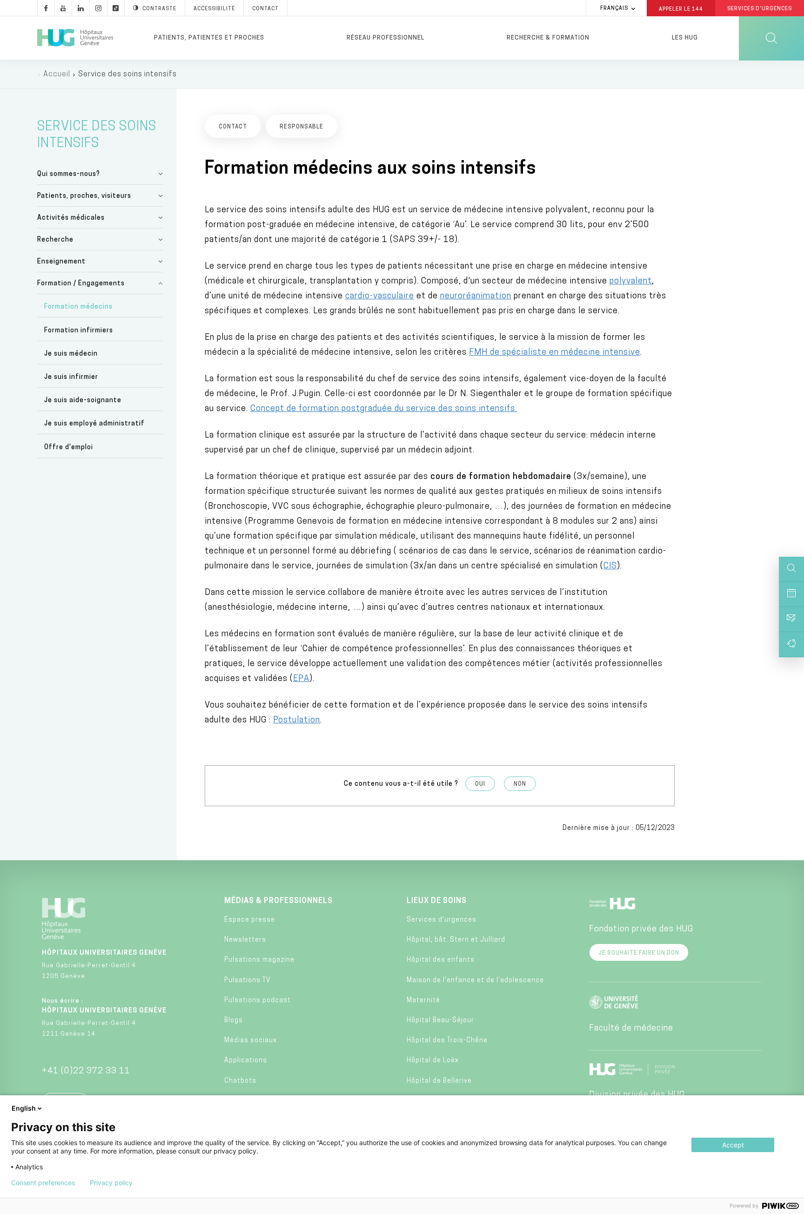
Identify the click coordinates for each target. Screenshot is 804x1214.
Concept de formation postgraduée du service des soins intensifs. (383, 409)
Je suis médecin (71, 354)
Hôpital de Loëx (433, 1060)
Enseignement (61, 261)
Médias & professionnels (278, 901)
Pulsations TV (247, 980)
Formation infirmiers (78, 330)
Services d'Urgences (759, 9)
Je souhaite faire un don (638, 953)
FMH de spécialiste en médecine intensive (554, 353)
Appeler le (681, 9)
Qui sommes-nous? (68, 174)
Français (614, 8)
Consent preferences (43, 1183)
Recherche (55, 239)
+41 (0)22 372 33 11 (86, 1071)
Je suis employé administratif (94, 423)
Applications (245, 1060)
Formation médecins (78, 307)
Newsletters (245, 940)
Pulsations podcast (257, 1000)
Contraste (159, 9)
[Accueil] (75, 38)
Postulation (296, 720)
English (24, 1108)
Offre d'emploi (68, 447)
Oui (480, 784)
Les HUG (685, 38)
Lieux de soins (437, 901)
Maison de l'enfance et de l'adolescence (475, 980)
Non (520, 784)
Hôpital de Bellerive (439, 1081)
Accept (733, 1145)
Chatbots (240, 1081)
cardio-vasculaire (379, 296)
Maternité (423, 1000)
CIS (610, 566)
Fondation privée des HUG (641, 929)
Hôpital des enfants (441, 960)
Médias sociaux (250, 1040)
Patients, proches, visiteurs (84, 196)
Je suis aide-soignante (82, 400)
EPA (301, 679)
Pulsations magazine (259, 960)
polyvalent (631, 281)
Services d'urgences (441, 920)
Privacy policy (111, 1183)
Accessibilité (214, 9)
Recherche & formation (548, 38)
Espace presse (249, 920)
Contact (265, 9)
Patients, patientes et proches (209, 38)
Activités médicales (71, 218)
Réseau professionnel (385, 38)
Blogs (233, 1020)
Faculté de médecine (631, 1029)
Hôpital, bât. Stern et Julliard (456, 940)
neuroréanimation (475, 296)
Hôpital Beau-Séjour (440, 1020)
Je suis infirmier (71, 377)
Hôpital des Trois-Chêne (447, 1040)
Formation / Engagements (81, 283)
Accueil (56, 74)
